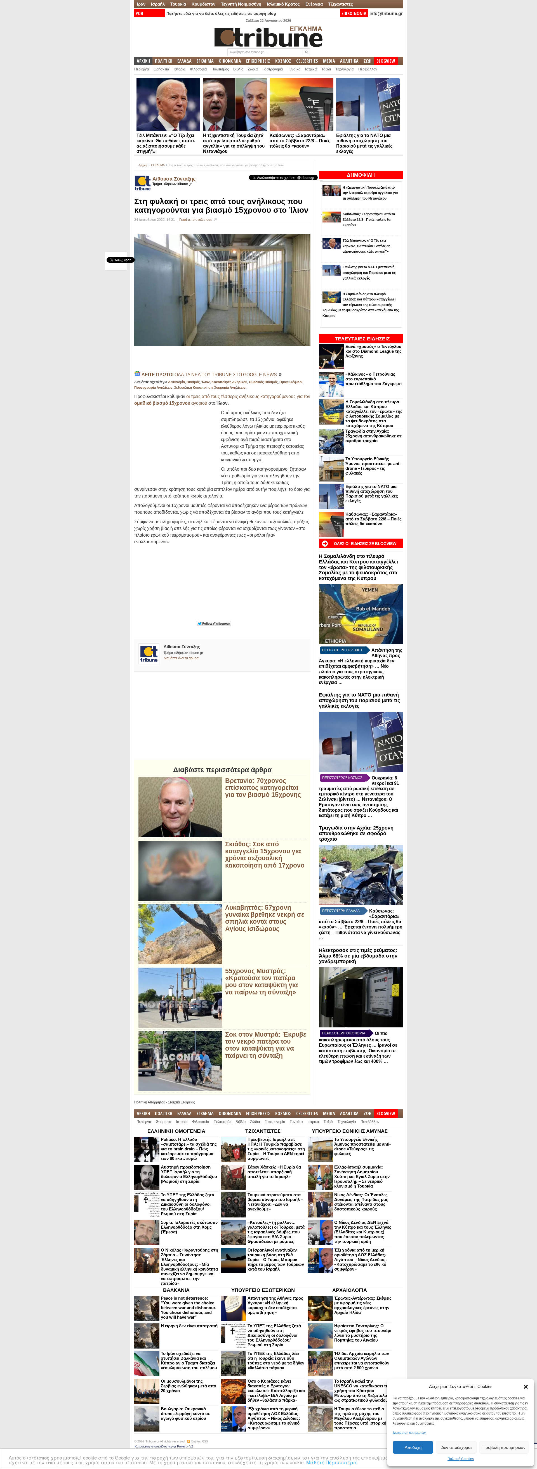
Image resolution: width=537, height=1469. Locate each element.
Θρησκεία (161, 69)
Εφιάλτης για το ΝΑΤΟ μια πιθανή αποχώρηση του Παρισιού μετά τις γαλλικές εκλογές (371, 493)
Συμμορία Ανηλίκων (230, 388)
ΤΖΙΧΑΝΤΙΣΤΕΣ (263, 1131)
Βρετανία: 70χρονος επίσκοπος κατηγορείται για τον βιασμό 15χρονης (263, 788)
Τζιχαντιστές (340, 4)
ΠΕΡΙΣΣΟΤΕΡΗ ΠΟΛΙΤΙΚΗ (342, 650)
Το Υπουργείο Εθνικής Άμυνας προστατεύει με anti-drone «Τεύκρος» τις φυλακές (373, 465)
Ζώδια (253, 69)
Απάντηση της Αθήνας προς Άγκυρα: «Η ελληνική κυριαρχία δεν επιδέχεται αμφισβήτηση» (275, 1305)
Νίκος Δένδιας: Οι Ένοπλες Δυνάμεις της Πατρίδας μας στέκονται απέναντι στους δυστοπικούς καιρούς (361, 1201)
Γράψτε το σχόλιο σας (195, 220)
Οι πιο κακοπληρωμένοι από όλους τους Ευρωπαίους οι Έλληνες (354, 1039)
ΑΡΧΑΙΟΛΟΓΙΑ (349, 1290)
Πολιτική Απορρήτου (149, 1102)
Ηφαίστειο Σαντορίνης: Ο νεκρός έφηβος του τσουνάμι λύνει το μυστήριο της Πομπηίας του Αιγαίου (362, 1332)
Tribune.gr (152, 1441)
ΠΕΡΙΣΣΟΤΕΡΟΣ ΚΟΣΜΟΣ (342, 778)
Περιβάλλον (367, 69)
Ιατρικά (311, 69)
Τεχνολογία (344, 69)
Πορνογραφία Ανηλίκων (153, 388)
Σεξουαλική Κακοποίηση (193, 388)
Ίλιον (205, 382)
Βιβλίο (238, 69)
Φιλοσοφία (198, 69)
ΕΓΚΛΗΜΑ (205, 61)
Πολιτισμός (220, 69)
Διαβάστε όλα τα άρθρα (181, 658)
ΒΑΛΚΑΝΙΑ (176, 1290)
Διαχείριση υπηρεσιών (409, 1433)
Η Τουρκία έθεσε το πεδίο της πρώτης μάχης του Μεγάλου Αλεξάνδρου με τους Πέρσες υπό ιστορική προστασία (360, 1418)
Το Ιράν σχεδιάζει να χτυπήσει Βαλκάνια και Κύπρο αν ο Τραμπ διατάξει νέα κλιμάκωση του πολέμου (189, 1360)
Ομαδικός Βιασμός (263, 382)
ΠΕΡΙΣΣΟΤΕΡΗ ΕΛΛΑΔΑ (341, 911)
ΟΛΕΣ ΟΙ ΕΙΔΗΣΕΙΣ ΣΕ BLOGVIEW (365, 543)
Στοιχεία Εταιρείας (181, 1102)
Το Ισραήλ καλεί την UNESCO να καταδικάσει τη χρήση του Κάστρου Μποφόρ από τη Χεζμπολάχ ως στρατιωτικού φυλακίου (362, 1390)
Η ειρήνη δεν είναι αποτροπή (189, 1325)
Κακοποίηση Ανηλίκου (229, 382)
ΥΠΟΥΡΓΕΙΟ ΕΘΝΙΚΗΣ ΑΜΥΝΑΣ (350, 1131)
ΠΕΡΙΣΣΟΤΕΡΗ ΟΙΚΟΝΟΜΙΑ (343, 1033)
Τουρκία (178, 4)
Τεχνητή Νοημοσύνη (241, 4)
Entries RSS (199, 1441)
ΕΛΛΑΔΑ (184, 61)
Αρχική (142, 165)
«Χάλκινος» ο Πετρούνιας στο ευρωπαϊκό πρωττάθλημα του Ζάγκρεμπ (373, 379)
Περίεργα (141, 69)
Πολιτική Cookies (460, 1459)
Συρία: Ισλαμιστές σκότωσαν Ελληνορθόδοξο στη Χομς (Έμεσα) (189, 1227)
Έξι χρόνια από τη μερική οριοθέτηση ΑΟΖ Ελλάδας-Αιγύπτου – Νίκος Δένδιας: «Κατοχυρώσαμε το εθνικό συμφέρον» (360, 1259)
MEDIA (329, 61)
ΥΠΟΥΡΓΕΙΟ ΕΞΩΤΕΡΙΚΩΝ (263, 1290)
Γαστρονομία (272, 69)
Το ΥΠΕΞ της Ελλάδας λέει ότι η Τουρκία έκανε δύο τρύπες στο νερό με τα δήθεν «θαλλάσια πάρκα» (276, 1360)
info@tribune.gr (386, 13)
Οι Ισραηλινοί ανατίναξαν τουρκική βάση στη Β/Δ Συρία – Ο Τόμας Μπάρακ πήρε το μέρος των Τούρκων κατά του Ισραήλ (276, 1259)
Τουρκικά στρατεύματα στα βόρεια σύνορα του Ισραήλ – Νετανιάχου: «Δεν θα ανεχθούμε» (275, 1201)
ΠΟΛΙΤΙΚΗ (163, 61)
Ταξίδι (326, 69)
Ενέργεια (314, 4)
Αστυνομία (176, 382)
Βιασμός (193, 382)
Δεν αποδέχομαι (456, 1447)
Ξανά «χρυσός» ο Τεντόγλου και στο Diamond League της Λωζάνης (373, 351)
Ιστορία (179, 69)
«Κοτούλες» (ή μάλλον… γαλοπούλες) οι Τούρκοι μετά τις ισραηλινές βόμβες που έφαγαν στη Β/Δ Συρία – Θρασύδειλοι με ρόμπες (276, 1232)
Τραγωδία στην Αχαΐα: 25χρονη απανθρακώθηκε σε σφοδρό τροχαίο (373, 436)
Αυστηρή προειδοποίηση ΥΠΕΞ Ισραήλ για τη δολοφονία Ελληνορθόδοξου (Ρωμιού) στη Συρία (189, 1174)
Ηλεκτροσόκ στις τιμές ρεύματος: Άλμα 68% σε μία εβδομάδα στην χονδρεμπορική (358, 955)
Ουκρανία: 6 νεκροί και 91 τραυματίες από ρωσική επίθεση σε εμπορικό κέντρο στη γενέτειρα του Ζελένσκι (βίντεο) (359, 789)
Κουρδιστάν (203, 4)
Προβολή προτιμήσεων (504, 1447)
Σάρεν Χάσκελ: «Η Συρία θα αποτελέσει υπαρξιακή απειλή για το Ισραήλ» (274, 1172)
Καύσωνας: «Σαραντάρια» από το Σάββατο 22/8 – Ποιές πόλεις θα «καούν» (300, 140)
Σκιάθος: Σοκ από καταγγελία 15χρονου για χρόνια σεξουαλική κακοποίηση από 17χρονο (265, 855)
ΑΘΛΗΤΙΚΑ (349, 61)
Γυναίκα (294, 69)
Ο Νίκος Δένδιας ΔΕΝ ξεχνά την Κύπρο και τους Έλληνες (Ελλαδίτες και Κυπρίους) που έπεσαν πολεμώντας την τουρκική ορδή (362, 1232)
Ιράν (141, 4)
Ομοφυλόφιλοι (290, 382)
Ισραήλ (158, 4)
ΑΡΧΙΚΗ (143, 61)
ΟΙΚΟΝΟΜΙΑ (230, 61)
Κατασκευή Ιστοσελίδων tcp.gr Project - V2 (164, 1446)
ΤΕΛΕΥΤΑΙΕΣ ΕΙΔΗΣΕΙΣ (362, 339)
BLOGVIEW (385, 61)
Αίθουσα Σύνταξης (174, 179)
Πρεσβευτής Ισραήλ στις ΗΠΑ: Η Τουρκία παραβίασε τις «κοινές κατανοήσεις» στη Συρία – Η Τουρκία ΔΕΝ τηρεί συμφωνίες (276, 1149)
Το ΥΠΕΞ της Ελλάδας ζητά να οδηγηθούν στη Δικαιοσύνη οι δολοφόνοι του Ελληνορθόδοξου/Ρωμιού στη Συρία (187, 1204)
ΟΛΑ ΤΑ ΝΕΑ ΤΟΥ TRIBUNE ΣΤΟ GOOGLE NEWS (210, 374)
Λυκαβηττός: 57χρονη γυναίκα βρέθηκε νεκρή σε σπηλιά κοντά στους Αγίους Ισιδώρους (264, 918)
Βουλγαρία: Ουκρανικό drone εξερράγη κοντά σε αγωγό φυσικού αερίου (185, 1413)
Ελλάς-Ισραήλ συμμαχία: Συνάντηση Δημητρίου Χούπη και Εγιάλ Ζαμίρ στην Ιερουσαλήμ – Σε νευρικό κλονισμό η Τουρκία (362, 1176)
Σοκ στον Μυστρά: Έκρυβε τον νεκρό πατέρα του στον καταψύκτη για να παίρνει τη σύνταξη (265, 1045)
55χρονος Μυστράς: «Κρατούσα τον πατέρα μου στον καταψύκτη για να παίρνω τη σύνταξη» (261, 982)
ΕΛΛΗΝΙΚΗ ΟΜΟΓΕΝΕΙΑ (176, 1131)
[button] (526, 1387)
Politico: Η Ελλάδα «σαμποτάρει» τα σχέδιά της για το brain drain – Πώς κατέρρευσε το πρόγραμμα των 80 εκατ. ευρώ (189, 1149)
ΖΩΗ (367, 61)
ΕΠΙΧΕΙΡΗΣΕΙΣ (258, 61)
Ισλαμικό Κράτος (283, 4)
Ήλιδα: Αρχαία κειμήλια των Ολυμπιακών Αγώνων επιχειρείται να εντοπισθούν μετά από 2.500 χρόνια (361, 1360)
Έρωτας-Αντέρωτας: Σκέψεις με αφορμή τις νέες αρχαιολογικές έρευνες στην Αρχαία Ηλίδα (363, 1305)
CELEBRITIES (307, 61)
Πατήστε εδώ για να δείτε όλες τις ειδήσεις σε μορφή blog (221, 13)
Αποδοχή (413, 1447)
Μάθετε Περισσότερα (331, 1462)
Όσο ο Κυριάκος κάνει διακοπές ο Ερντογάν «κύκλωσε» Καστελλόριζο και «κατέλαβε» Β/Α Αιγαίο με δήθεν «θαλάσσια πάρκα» (276, 1390)
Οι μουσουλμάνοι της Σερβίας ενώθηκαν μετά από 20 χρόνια (188, 1386)
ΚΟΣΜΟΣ (283, 61)
